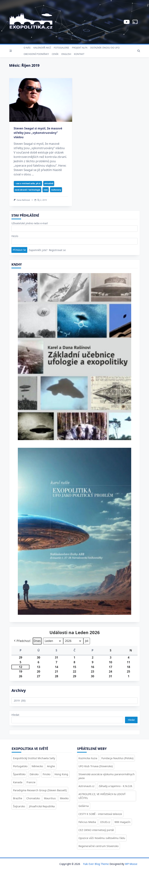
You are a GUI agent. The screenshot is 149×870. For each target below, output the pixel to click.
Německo (37, 766)
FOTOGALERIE (61, 47)
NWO (46, 189)
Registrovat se (57, 250)
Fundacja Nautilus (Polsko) (117, 758)
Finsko (46, 774)
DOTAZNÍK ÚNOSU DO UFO (105, 47)
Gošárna (83, 806)
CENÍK (55, 54)
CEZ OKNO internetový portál (96, 830)
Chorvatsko (33, 798)
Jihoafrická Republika (42, 806)
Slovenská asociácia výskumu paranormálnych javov (106, 776)
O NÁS (27, 47)
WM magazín (122, 822)
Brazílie (17, 798)
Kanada (17, 782)
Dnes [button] (37, 641)
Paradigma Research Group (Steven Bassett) (40, 790)
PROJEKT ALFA (79, 47)
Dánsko (34, 774)
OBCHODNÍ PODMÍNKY (36, 54)
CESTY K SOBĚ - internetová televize (100, 814)
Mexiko (64, 798)
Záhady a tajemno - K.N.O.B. (116, 786)
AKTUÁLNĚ (48, 183)
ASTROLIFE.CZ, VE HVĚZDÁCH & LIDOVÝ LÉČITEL (102, 796)
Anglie (51, 766)
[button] (21, 641)
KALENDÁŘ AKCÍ (42, 47)
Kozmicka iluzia (87, 758)
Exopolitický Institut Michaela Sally (34, 758)
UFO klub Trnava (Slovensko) (95, 766)
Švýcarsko (19, 806)
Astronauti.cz (86, 786)
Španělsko (19, 774)
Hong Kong (61, 774)
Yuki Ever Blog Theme (96, 864)
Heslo (14, 236)
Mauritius (50, 798)
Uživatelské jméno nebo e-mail (29, 223)
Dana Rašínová (23, 200)
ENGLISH (66, 54)
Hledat (15, 714)
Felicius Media (87, 822)
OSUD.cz (105, 822)
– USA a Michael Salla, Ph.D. (28, 183)
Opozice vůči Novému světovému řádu (101, 838)
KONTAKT (79, 54)
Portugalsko (20, 766)
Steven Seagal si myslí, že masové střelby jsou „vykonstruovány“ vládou (38, 132)
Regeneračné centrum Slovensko (98, 846)
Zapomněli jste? (38, 250)
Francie (31, 782)
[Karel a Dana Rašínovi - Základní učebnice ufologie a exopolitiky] (74, 358)
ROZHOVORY (56, 189)
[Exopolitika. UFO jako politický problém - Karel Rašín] (74, 534)
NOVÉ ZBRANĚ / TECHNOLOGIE (27, 189)
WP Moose (131, 864)
